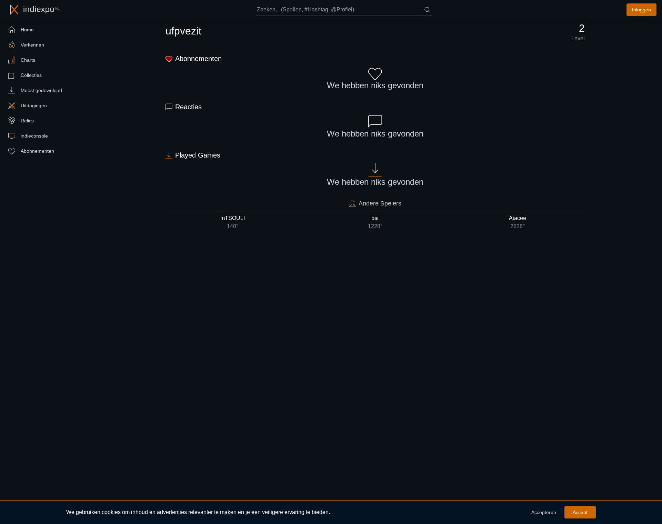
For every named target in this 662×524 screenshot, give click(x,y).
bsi (375, 222)
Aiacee (517, 222)
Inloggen (641, 9)
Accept (580, 512)
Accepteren (543, 512)
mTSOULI (232, 222)
